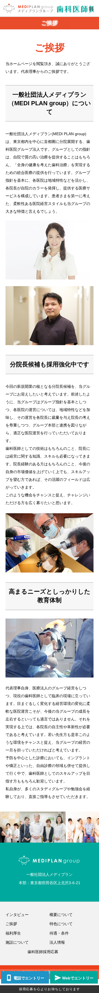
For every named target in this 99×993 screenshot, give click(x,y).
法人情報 (57, 942)
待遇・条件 (59, 933)
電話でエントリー (28, 978)
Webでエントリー (78, 978)
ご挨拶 (11, 924)
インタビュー (17, 914)
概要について (61, 914)
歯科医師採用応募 (43, 952)
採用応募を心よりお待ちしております (49, 989)
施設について (17, 942)
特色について (61, 924)
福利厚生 (13, 933)
